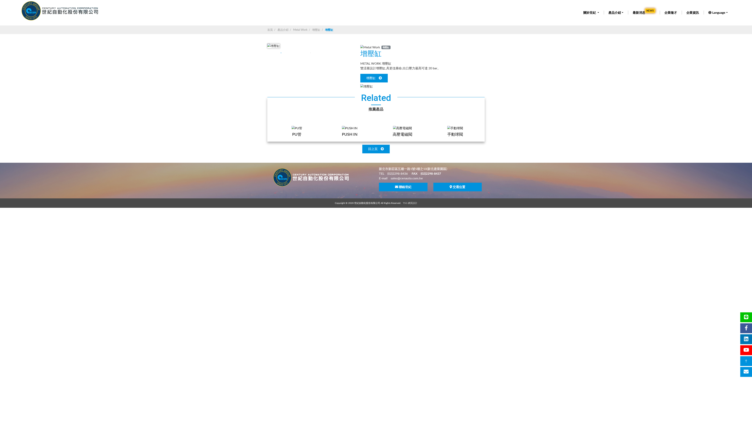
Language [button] (718, 12)
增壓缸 (316, 30)
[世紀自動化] (60, 11)
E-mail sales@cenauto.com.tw (401, 178)
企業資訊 (692, 12)
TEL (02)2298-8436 (393, 173)
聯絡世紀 (405, 187)
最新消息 (643, 12)
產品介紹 (614, 12)
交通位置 (459, 187)
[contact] (746, 372)
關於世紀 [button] (590, 12)
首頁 (270, 30)
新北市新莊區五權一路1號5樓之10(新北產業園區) (413, 169)
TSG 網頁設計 (410, 203)
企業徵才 (670, 12)
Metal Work (300, 30)
